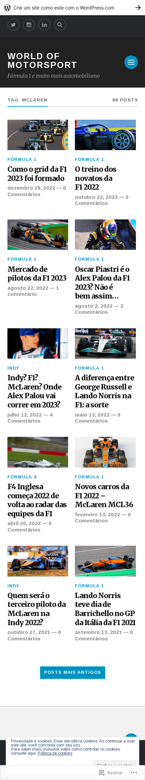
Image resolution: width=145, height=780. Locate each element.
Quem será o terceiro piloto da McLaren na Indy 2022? (36, 609)
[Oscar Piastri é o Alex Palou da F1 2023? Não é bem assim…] (105, 234)
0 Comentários (36, 191)
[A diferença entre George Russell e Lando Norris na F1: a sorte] (105, 343)
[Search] (60, 25)
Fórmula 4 (21, 476)
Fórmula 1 (21, 159)
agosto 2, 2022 (94, 306)
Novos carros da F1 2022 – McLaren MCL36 (104, 495)
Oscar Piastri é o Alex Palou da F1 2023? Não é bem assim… (102, 283)
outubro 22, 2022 (96, 197)
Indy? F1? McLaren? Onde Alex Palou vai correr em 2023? (34, 391)
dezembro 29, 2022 (31, 188)
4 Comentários (30, 418)
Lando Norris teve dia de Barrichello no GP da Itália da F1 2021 (105, 609)
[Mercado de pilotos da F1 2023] (37, 234)
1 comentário (33, 291)
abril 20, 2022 (24, 523)
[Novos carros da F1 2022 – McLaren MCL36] (105, 452)
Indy (13, 368)
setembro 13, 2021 (98, 632)
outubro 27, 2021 (28, 632)
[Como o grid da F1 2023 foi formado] (37, 135)
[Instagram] (29, 25)
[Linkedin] (44, 25)
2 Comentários (99, 309)
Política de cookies (55, 753)
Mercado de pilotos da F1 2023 (36, 274)
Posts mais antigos (72, 672)
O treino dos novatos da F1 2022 (95, 178)
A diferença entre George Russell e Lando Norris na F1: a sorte (104, 391)
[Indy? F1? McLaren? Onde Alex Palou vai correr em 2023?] (37, 343)
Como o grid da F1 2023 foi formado (37, 174)
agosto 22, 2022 (27, 288)
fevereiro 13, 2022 (97, 514)
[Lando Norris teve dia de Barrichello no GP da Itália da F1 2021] (105, 561)
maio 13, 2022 (92, 415)
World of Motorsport (42, 60)
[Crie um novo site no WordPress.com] (72, 7)
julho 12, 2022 (24, 415)
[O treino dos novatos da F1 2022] (105, 135)
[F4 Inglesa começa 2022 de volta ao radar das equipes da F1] (37, 452)
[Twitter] (13, 25)
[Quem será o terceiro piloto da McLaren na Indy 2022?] (37, 561)
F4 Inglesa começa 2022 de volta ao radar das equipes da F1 (37, 500)
